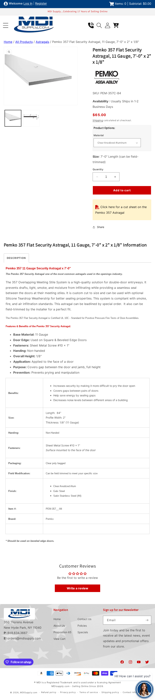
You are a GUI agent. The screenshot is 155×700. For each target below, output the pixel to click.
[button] (6, 25)
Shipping (98, 120)
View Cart (59, 638)
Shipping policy (110, 692)
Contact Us (84, 619)
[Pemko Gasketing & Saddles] (107, 85)
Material (99, 135)
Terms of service (88, 692)
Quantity (98, 169)
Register (41, 3)
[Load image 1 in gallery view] (13, 118)
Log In (27, 3)
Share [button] (100, 227)
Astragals (42, 42)
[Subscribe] (147, 620)
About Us (59, 625)
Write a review (77, 588)
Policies (82, 625)
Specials (83, 632)
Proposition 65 (62, 632)
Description (16, 257)
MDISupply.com (28, 692)
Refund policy (48, 692)
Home (8, 42)
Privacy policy (68, 692)
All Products (24, 42)
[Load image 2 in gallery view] (31, 118)
